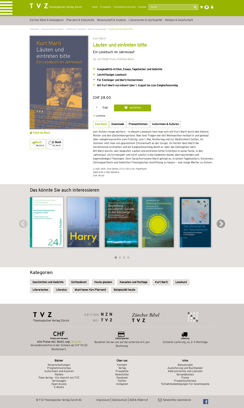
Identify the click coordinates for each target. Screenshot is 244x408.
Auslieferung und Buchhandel (185, 368)
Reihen (59, 374)
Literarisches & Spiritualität (145, 20)
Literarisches (40, 290)
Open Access (59, 384)
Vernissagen (59, 381)
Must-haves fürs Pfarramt (90, 290)
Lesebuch (181, 282)
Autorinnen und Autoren (59, 371)
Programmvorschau (59, 368)
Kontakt (142, 7)
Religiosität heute (124, 290)
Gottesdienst (79, 282)
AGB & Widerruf (138, 400)
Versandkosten (185, 374)
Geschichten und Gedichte (48, 282)
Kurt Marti (161, 282)
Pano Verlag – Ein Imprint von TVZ (59, 378)
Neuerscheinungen (59, 365)
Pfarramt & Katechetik (80, 20)
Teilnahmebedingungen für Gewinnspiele (185, 384)
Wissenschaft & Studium (111, 20)
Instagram (122, 384)
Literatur (61, 290)
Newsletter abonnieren (176, 400)
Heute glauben (103, 282)
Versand (75, 342)
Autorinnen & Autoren (125, 7)
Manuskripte (185, 365)
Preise (185, 378)
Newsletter (122, 374)
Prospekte (105, 7)
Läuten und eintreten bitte (121, 29)
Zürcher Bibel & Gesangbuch (47, 20)
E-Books (59, 387)
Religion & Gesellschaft (179, 20)
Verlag (122, 368)
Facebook (122, 378)
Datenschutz (119, 400)
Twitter (122, 381)
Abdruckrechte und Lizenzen (185, 371)
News (95, 7)
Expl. (106, 107)
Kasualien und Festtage (133, 282)
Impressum (103, 400)
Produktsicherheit (185, 381)
